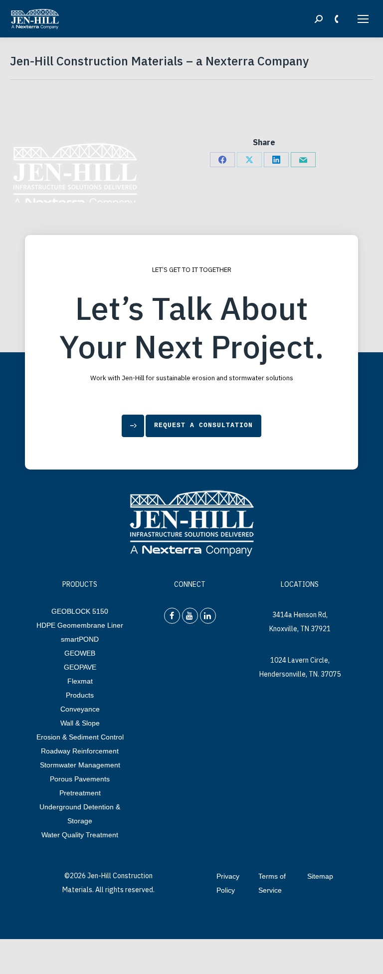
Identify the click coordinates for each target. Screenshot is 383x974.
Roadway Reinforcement (80, 751)
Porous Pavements (80, 779)
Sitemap (320, 876)
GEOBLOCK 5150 (79, 611)
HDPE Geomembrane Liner (79, 625)
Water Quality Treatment (79, 835)
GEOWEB (79, 653)
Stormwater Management (80, 765)
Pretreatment (80, 793)
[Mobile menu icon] (363, 19)
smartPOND (80, 639)
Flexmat (80, 681)
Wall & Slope (80, 723)
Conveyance (80, 709)
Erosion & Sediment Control (80, 737)
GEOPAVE (80, 667)
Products (80, 695)
